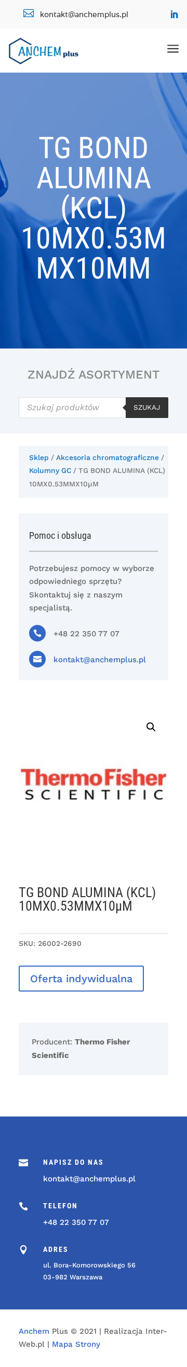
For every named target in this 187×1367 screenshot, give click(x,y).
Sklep (39, 457)
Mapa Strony (76, 1344)
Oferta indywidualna (81, 978)
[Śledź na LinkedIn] (174, 14)
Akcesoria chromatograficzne (107, 457)
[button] (151, 727)
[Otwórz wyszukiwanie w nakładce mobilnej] (93, 407)
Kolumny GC (50, 470)
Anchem (34, 1331)
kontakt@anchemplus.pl (100, 659)
